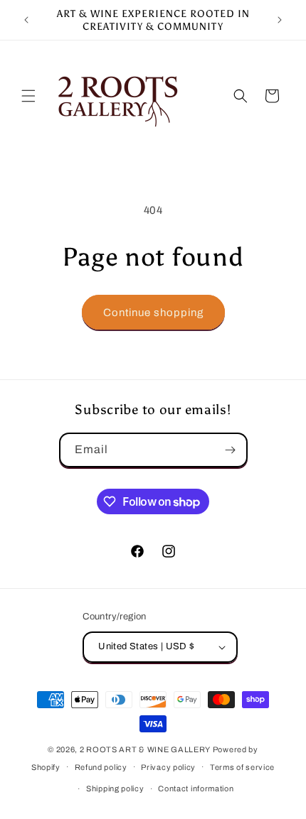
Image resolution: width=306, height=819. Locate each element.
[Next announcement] (279, 20)
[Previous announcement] (26, 20)
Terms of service (242, 767)
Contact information (195, 788)
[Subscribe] (230, 450)
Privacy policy (168, 767)
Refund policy (101, 767)
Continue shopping (153, 312)
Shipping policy (115, 788)
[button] (28, 96)
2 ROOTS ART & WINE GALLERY (145, 749)
